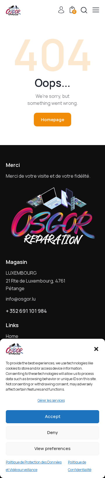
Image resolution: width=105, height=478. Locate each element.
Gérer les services (51, 400)
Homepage (52, 120)
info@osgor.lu (21, 299)
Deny (52, 432)
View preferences (52, 448)
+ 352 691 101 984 (26, 310)
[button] (96, 349)
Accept (52, 416)
